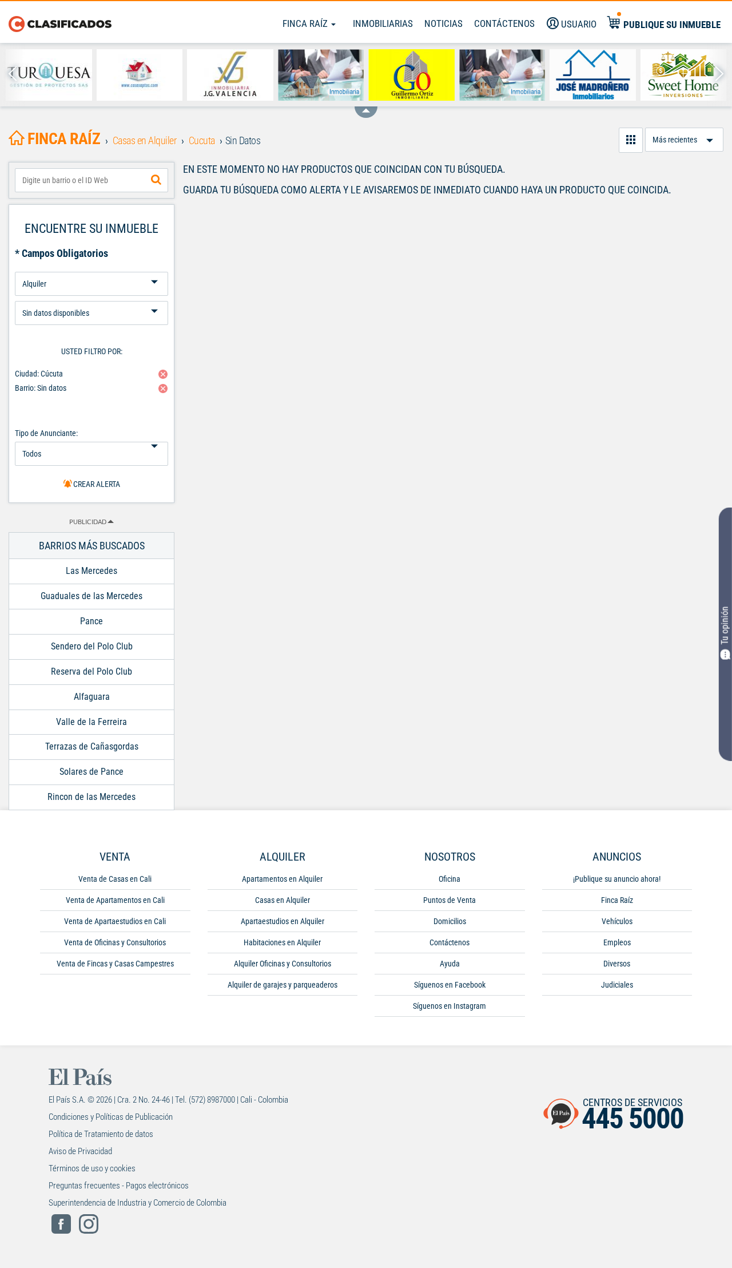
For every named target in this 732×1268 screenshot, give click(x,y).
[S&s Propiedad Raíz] (321, 75)
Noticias (443, 23)
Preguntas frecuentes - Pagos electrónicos (119, 1185)
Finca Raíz (306, 23)
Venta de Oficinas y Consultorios (115, 942)
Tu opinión (724, 626)
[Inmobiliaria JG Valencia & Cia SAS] (230, 75)
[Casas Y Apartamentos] (140, 75)
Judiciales (617, 984)
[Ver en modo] (631, 140)
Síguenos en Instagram (449, 1006)
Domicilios (449, 921)
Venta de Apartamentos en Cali (115, 900)
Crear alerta (95, 484)
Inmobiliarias (383, 23)
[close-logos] (366, 106)
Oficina (449, 878)
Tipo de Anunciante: (46, 433)
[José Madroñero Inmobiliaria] (593, 75)
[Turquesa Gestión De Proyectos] (49, 75)
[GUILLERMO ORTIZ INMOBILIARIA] (411, 75)
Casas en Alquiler (282, 900)
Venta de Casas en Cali (115, 878)
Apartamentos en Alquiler (282, 878)
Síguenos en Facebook (450, 984)
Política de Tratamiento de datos (101, 1134)
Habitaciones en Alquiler (282, 942)
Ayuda (450, 963)
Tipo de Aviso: (91, 296)
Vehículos (617, 921)
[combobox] (91, 180)
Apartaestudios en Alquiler (282, 921)
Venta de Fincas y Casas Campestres (115, 963)
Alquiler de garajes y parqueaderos (282, 984)
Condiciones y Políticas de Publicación (111, 1117)
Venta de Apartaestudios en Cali (115, 921)
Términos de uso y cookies (92, 1168)
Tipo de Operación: (91, 267)
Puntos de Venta (449, 900)
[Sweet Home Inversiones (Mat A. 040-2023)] (683, 75)
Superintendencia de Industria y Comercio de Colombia (137, 1203)
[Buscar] (156, 180)
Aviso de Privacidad (80, 1151)
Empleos (617, 942)
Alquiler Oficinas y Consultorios (282, 963)
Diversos (616, 963)
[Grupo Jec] (502, 75)
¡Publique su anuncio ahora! (617, 878)
